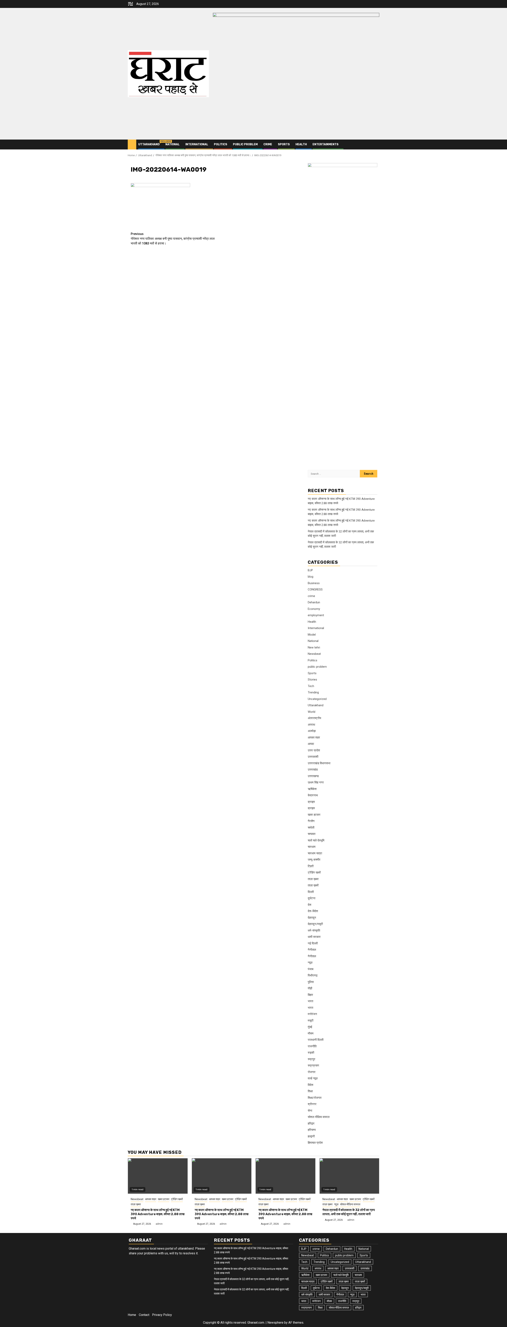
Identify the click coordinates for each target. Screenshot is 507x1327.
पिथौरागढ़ (312, 975)
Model (312, 634)
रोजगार (311, 1072)
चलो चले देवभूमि (316, 840)
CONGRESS (315, 589)
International (196, 144)
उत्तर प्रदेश (314, 750)
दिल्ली (311, 892)
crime (267, 144)
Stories (312, 679)
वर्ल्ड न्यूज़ (313, 1078)
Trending (313, 692)
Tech (311, 686)
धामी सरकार (314, 937)
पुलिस (311, 982)
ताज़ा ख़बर (313, 879)
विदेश (310, 1085)
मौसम (311, 1033)
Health (301, 144)
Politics (220, 144)
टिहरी (311, 866)
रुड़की (311, 1052)
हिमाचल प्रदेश (315, 1142)
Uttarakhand (149, 144)
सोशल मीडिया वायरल (319, 1117)
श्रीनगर (312, 1104)
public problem (245, 144)
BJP (310, 570)
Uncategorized (317, 699)
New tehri (314, 647)
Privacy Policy (162, 1315)
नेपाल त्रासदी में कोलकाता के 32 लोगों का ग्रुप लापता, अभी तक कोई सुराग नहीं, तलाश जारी (348, 1212)
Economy (314, 609)
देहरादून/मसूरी (315, 924)
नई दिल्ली (313, 943)
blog (310, 576)
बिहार (310, 995)
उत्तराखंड (313, 769)
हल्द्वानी (311, 1136)
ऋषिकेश (312, 789)
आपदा (311, 744)
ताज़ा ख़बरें (313, 885)
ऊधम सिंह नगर (316, 782)
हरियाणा (312, 1130)
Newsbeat (314, 654)
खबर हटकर (314, 815)
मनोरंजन (312, 1014)
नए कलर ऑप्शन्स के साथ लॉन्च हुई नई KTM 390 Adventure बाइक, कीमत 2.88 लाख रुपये (157, 1214)
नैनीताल (312, 950)
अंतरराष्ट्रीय (314, 718)
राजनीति (312, 1046)
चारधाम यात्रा (315, 853)
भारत (310, 1001)
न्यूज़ (310, 962)
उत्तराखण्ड (313, 776)
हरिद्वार (311, 1123)
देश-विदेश (313, 911)
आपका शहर (314, 737)
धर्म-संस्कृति (314, 930)
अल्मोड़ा (312, 731)
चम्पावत (311, 834)
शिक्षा (310, 1091)
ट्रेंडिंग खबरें (314, 872)
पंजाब (310, 969)
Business (314, 583)
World (311, 712)
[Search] (376, 144)
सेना (310, 1110)
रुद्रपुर (311, 1059)
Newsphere (275, 1322)
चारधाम (311, 847)
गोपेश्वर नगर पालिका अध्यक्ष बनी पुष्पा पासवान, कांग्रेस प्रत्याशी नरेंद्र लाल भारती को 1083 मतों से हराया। (173, 238)
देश (309, 905)
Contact (144, 1315)
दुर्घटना (311, 898)
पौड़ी (310, 988)
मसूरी (310, 1020)
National (172, 144)
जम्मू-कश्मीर (314, 859)
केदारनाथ (313, 795)
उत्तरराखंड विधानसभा (319, 763)
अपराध (311, 724)
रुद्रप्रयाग (313, 1065)
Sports (284, 144)
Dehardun (314, 602)
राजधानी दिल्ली (315, 1040)
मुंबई (310, 1027)
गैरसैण (311, 821)
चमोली (311, 827)
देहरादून (312, 917)
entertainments (325, 144)
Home (132, 1315)
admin (159, 1223)
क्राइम (311, 802)
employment (316, 615)
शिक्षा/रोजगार (315, 1098)
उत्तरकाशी (313, 757)
